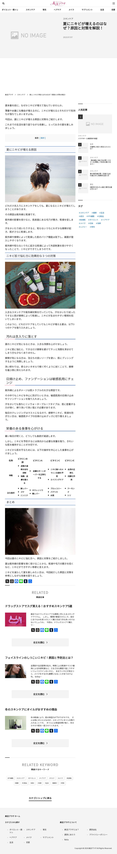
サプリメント (87, 9)
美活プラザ (92, 848)
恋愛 (113, 9)
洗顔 (40, 783)
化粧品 (25, 783)
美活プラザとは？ (71, 829)
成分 (32, 783)
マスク (52, 778)
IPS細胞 (10, 778)
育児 (44, 9)
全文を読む (39, 642)
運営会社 (93, 829)
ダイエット (32, 778)
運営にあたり (69, 834)
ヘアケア (57, 9)
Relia (66, 839)
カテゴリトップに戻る (40, 798)
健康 (17, 783)
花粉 (63, 783)
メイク (71, 9)
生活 (102, 9)
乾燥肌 (69, 778)
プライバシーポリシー (98, 834)
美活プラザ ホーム (12, 816)
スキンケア (30, 9)
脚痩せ (55, 783)
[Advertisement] (58, 75)
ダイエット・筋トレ (10, 9)
